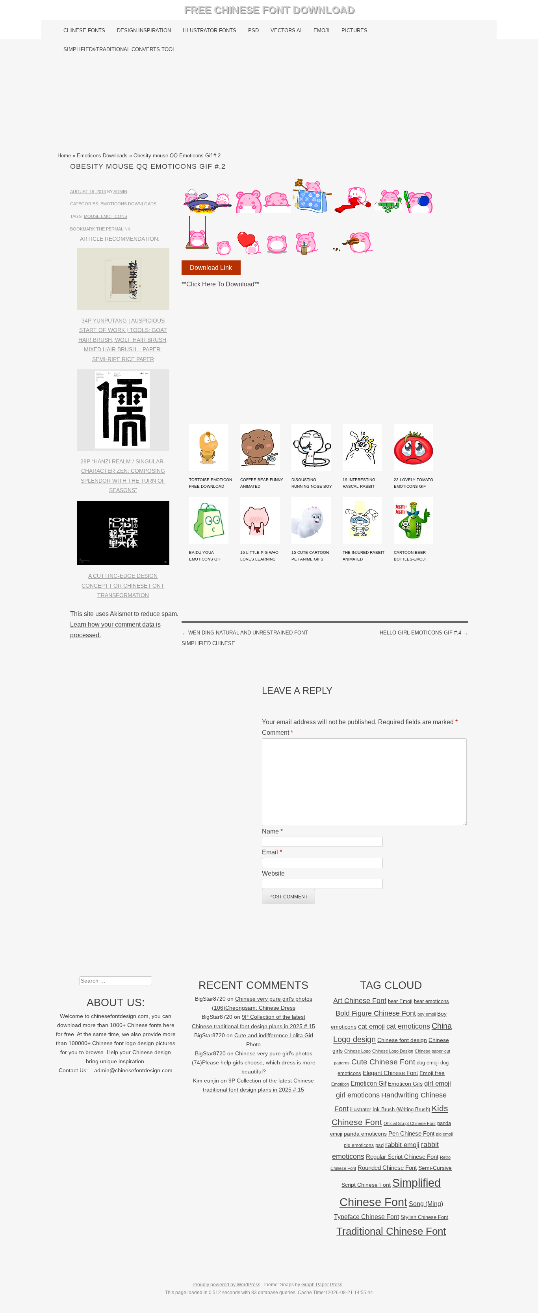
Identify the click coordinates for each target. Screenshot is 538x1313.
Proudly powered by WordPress (226, 1284)
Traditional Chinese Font (391, 1231)
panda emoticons (365, 1134)
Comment (277, 732)
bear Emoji (400, 1001)
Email (272, 852)
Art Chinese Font (359, 1000)
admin (120, 191)
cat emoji (371, 1026)
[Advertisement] (269, 105)
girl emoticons (358, 1095)
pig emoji (444, 1134)
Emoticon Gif (368, 1083)
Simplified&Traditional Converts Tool (119, 49)
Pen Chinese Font (411, 1133)
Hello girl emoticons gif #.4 (424, 633)
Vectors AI (286, 30)
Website (273, 873)
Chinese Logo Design (392, 1051)
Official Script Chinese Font (410, 1123)
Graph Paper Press (321, 1284)
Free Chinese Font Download (269, 9)
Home (64, 156)
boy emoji (426, 1014)
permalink (118, 229)
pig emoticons (359, 1145)
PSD (253, 30)
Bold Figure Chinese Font (376, 1013)
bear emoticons (431, 1001)
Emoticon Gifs (405, 1084)
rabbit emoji (402, 1145)
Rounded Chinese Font (387, 1167)
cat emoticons (408, 1026)
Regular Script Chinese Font (402, 1156)
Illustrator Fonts (209, 30)
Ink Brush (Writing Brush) (401, 1109)
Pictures (354, 30)
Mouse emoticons (105, 216)
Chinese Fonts (84, 30)
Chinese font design (402, 1040)
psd (379, 1145)
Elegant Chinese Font (390, 1073)
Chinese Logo (357, 1051)
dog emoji (428, 1063)
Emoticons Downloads (102, 156)
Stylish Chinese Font (424, 1217)
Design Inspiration (144, 30)
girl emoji (437, 1083)
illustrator (360, 1109)
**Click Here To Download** (220, 284)
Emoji (322, 30)
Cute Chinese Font (383, 1062)
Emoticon (340, 1084)
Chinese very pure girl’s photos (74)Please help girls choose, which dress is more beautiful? (253, 1063)
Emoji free (432, 1073)
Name (272, 831)
